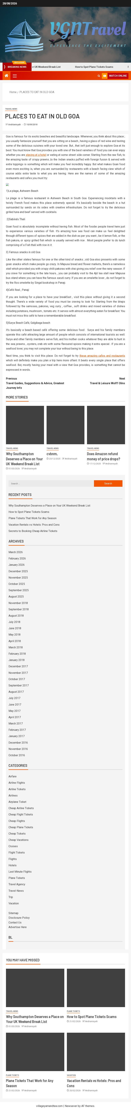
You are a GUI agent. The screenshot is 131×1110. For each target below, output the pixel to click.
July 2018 (14, 622)
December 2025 (18, 571)
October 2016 (17, 755)
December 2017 (18, 666)
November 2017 (18, 672)
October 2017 (17, 679)
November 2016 (18, 749)
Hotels (13, 865)
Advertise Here (18, 927)
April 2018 (15, 641)
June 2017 (15, 704)
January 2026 (17, 564)
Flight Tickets (17, 852)
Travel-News (11, 109)
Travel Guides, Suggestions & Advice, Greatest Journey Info (35, 383)
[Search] (99, 76)
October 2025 (17, 584)
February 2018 (17, 653)
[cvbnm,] (66, 425)
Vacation (14, 903)
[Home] (6, 76)
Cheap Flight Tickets (21, 814)
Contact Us (15, 922)
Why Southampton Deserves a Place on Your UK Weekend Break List (24, 458)
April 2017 (15, 717)
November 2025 (18, 577)
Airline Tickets (17, 789)
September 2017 (19, 685)
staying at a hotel (36, 154)
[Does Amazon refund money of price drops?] (106, 425)
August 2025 (16, 596)
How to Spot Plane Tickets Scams (85, 67)
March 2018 (16, 647)
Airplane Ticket (17, 801)
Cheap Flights (17, 821)
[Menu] (14, 76)
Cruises (13, 846)
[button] (14, 76)
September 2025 (19, 590)
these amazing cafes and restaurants (102, 355)
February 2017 (17, 729)
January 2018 (17, 660)
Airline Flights (17, 782)
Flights (13, 859)
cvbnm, (52, 453)
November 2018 (18, 603)
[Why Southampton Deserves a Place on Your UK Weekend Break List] (25, 425)
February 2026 (17, 558)
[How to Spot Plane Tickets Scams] (96, 988)
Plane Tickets (17, 878)
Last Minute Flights (20, 871)
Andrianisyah (14, 124)
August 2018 (16, 615)
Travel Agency (17, 884)
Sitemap (13, 913)
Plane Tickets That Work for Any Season (32, 518)
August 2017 (16, 691)
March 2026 (16, 552)
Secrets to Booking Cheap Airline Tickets (33, 531)
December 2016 (18, 742)
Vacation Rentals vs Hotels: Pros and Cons (34, 524)
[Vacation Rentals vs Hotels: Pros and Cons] (96, 1052)
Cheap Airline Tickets (21, 808)
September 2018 (19, 609)
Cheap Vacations (18, 840)
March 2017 (16, 723)
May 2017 (14, 711)
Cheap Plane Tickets (21, 827)
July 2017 (14, 698)
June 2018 (15, 628)
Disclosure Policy (19, 917)
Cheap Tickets (17, 833)
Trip (11, 897)
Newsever (71, 1106)
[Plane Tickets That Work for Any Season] (35, 1052)
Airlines (13, 795)
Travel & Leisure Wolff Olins (107, 381)
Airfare (13, 776)
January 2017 (17, 736)
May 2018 (14, 634)
